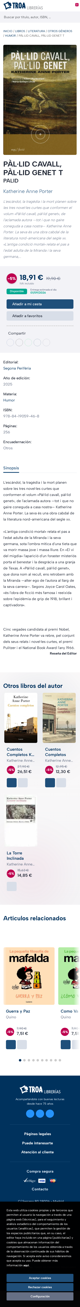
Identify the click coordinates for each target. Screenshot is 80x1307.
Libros (20, 31)
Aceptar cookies (40, 1278)
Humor (10, 35)
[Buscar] (73, 17)
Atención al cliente (37, 1152)
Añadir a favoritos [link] (27, 316)
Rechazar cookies (40, 1287)
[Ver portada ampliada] (40, 100)
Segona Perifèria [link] (17, 368)
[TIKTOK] (50, 1114)
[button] (20, 1060)
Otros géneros (60, 31)
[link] (23, 782)
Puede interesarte (37, 1143)
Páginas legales (37, 1134)
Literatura (36, 31)
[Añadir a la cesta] (12, 782)
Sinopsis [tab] (11, 467)
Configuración (40, 1296)
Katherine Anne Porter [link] (28, 191)
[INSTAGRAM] (30, 1114)
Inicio (7, 31)
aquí (26, 1265)
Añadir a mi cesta (27, 304)
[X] (40, 1114)
